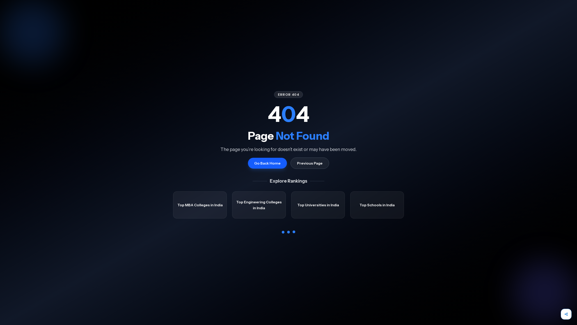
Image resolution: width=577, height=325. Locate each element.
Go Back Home (267, 163)
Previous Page (310, 163)
